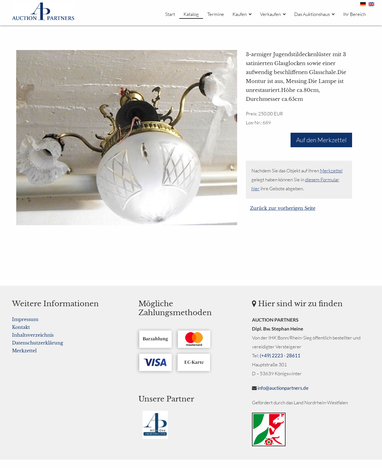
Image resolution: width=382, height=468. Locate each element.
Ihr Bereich (354, 14)
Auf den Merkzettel (321, 140)
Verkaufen (270, 14)
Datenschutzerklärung (37, 343)
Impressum (25, 319)
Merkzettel (331, 171)
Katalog (191, 14)
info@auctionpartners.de (283, 388)
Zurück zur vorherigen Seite (282, 208)
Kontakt (21, 327)
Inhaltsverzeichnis (33, 335)
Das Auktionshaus (312, 14)
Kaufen (239, 14)
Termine (215, 14)
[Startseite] (43, 12)
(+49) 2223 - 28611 (280, 355)
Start (170, 14)
